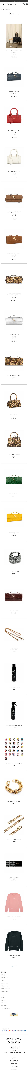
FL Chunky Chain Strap (14, 801)
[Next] (15, 966)
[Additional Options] (14, 1015)
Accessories (4, 983)
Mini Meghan (14, 415)
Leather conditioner (14, 687)
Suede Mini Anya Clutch (14, 212)
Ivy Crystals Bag (14, 571)
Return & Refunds (14, 1060)
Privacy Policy (14, 1066)
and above (5, 1008)
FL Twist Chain (14, 649)
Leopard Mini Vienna (14, 454)
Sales (2, 980)
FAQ (14, 1055)
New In (3, 974)
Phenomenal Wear (6, 988)
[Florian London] (14, 5)
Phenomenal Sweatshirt (14, 917)
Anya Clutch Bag (14, 91)
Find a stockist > (14, 1050)
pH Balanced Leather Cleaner (14, 725)
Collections (4, 977)
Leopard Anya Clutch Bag (14, 375)
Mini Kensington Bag (14, 130)
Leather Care (4, 991)
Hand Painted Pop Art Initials (14, 763)
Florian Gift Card (14, 877)
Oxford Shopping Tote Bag (14, 50)
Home (2, 9)
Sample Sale (4, 985)
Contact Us (14, 1069)
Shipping (14, 1058)
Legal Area (14, 1063)
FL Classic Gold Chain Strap (14, 839)
